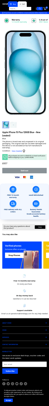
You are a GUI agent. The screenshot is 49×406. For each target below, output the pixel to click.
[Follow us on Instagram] (12, 383)
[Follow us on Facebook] (3, 383)
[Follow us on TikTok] (21, 383)
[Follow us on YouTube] (16, 383)
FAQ (40, 227)
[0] (44, 8)
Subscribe (10, 371)
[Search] (40, 8)
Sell (23, 4)
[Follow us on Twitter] (8, 383)
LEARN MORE (29, 157)
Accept (8, 400)
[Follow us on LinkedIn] (25, 383)
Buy (14, 4)
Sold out (24, 170)
